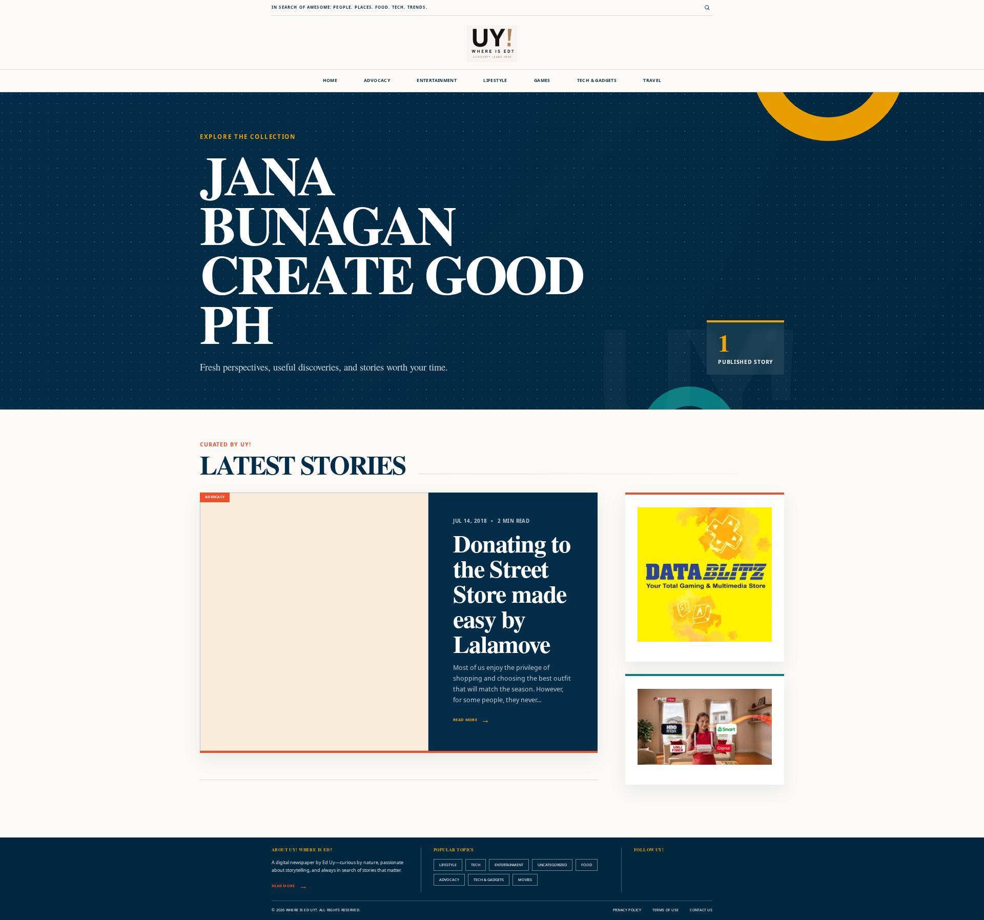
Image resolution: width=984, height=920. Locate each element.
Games (542, 80)
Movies (525, 879)
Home (330, 80)
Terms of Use (665, 910)
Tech (475, 864)
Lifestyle (495, 80)
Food (586, 864)
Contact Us (701, 910)
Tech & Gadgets (597, 80)
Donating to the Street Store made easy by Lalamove (511, 593)
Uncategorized (552, 864)
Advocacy (377, 80)
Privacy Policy (627, 910)
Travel (652, 80)
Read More (465, 719)
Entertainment (437, 80)
